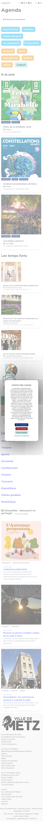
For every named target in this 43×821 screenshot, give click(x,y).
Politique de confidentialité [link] (21, 436)
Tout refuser (21, 429)
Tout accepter (21, 425)
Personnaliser (21, 433)
